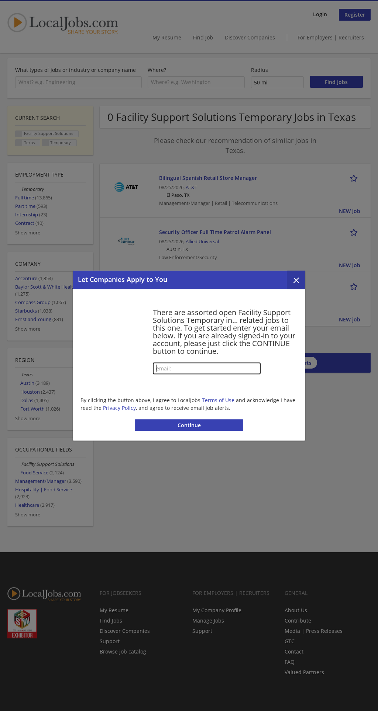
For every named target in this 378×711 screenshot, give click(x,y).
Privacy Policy (119, 407)
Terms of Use (218, 400)
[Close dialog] (296, 280)
